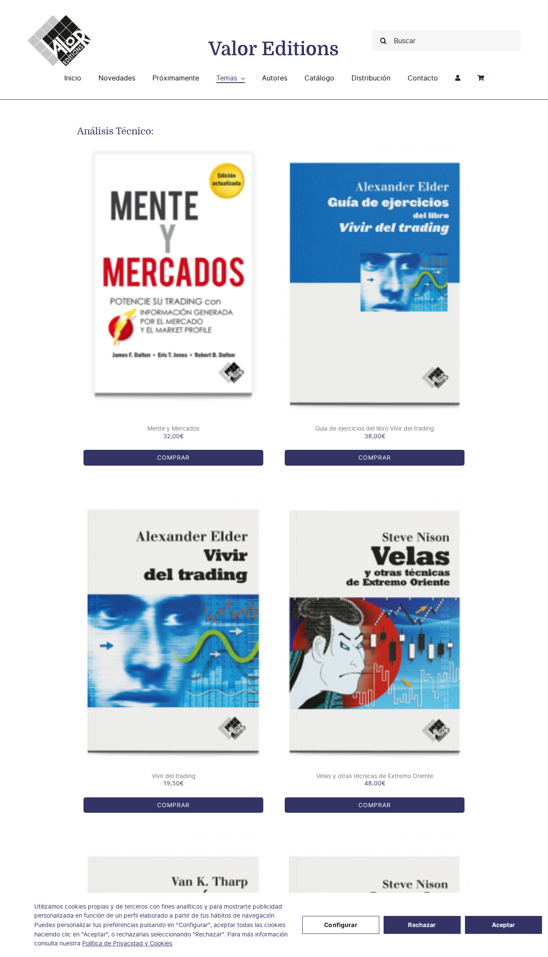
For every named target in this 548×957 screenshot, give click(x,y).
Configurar (340, 924)
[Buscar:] (446, 40)
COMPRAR (152, 279)
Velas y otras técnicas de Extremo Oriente (374, 775)
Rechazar (422, 924)
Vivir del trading (174, 775)
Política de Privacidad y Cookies (127, 943)
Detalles (194, 279)
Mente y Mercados (173, 428)
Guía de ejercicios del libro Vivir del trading (374, 428)
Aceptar (503, 924)
